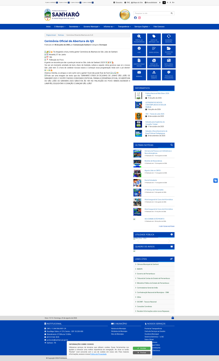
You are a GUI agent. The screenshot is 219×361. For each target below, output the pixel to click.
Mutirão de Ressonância (153, 161)
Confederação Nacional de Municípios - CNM (153, 292)
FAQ (128, 2)
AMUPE (140, 269)
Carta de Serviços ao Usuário (155, 331)
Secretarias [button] (73, 26)
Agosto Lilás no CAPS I (153, 170)
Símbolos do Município (119, 331)
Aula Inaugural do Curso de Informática (159, 199)
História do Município (118, 328)
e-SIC (139, 52)
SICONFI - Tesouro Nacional (146, 302)
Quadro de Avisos (151, 342)
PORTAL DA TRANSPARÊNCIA (139, 41)
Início (48, 26)
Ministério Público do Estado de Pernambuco (153, 283)
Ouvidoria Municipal (152, 334)
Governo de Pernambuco (146, 274)
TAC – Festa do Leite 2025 (154, 114)
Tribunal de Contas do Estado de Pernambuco (153, 278)
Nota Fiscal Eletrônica (152, 350)
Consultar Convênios (144, 306)
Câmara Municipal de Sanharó (148, 264)
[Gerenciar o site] (173, 318)
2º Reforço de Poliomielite (154, 190)
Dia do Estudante (151, 180)
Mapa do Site (138, 2)
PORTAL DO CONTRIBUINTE (154, 65)
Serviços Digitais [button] (141, 26)
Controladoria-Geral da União (147, 288)
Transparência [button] (123, 26)
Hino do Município (117, 334)
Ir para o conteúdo (51, 2)
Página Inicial (51, 35)
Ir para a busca (76, 2)
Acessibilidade (151, 2)
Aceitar (143, 348)
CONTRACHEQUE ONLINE (139, 65)
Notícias (61, 35)
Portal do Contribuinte (152, 348)
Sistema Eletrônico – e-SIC (154, 337)
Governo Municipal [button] (91, 26)
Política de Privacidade (98, 354)
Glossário (118, 2)
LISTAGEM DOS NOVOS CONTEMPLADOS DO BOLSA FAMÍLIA (155, 105)
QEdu (139, 297)
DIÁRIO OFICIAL (154, 52)
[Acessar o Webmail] (170, 318)
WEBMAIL (139, 76)
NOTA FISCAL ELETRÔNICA (168, 65)
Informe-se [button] (108, 26)
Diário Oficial (149, 339)
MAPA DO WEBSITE (154, 77)
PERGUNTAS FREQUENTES (168, 77)
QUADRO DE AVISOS (169, 53)
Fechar (143, 353)
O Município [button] (59, 26)
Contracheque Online (152, 345)
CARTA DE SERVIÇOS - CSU (154, 41)
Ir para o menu (64, 2)
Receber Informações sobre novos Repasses (153, 311)
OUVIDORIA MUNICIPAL (168, 41)
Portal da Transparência (153, 328)
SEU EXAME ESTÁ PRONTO (154, 219)
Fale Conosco (159, 26)
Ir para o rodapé (87, 2)
